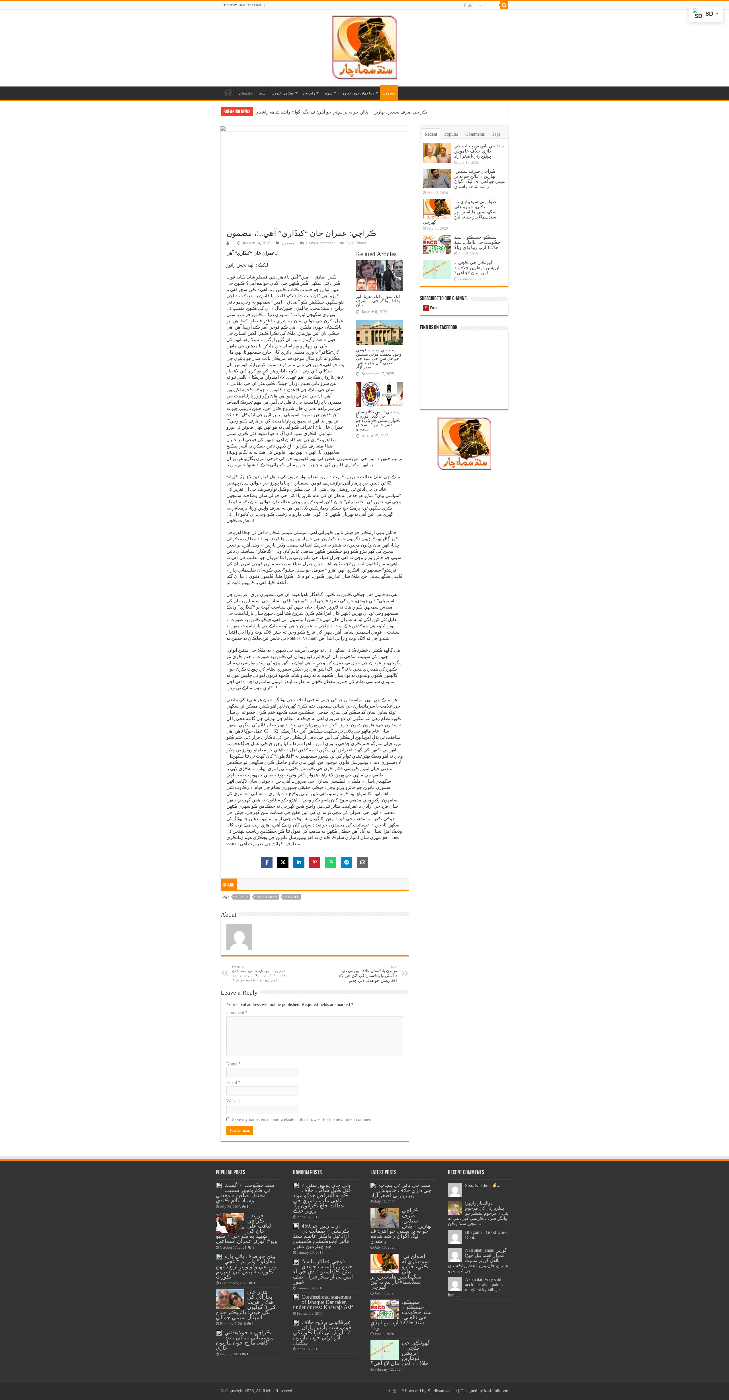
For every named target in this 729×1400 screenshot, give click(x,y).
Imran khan (266, 896)
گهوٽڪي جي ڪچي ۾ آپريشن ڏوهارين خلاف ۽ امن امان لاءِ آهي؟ (476, 267)
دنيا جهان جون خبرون (357, 93)
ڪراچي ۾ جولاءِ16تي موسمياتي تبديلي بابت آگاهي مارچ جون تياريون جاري (245, 1340)
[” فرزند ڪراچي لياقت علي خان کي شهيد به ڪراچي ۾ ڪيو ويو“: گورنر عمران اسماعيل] (230, 1222)
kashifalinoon (496, 1390)
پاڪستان (246, 93)
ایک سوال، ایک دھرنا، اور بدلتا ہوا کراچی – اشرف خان (378, 300)
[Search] (504, 5)
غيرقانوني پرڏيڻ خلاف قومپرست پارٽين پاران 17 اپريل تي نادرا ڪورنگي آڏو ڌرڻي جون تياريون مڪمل (322, 1332)
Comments (475, 134)
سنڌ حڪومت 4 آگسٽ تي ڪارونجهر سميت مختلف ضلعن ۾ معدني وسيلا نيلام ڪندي (245, 1192)
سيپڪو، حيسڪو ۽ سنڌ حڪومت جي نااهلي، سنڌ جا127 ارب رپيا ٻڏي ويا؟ (477, 242)
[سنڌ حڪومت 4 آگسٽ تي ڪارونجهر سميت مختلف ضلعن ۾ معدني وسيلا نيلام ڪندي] (219, 1185)
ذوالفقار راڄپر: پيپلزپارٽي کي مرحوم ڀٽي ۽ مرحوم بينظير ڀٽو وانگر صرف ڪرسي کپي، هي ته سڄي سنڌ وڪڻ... (478, 1213)
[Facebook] (464, 5)
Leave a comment (320, 243)
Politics (292, 896)
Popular (451, 134)
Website (233, 1100)
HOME (228, 92)
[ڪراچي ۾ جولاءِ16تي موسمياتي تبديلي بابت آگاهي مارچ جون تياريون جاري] (219, 1333)
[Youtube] (470, 5)
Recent (431, 134)
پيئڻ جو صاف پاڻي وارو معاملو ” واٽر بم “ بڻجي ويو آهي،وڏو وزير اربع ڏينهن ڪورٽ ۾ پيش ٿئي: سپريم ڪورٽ (246, 1266)
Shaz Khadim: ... (482, 1185)
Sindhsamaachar (442, 1390)
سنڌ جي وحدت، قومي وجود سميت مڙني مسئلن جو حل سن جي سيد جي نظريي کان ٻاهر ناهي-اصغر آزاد (379, 358)
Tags (496, 134)
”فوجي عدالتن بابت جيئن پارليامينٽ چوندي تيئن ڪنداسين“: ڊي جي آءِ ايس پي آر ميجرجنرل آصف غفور (323, 1271)
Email (233, 1082)
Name (233, 1063)
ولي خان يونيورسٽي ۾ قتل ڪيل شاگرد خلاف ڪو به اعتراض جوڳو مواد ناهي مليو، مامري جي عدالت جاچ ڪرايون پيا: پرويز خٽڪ (322, 1198)
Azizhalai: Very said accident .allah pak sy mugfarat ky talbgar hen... (475, 1287)
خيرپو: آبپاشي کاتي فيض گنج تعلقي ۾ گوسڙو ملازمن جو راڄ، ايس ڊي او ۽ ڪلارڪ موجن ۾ (260, 973)
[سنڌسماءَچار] (364, 46)
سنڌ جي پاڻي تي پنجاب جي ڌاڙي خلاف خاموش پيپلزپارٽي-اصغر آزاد (479, 150)
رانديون (309, 93)
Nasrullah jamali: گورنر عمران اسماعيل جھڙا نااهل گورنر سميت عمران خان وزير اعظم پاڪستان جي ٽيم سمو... (478, 1260)
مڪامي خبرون (283, 93)
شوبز (328, 93)
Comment (236, 1012)
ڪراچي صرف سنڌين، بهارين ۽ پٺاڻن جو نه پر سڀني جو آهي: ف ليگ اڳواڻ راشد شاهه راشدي (479, 179)
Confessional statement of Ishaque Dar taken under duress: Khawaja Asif (323, 1302)
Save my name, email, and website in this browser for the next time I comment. (303, 1119)
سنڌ (262, 93)
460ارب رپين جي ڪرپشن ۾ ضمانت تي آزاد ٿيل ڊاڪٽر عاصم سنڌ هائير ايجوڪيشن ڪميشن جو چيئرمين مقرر (321, 1236)
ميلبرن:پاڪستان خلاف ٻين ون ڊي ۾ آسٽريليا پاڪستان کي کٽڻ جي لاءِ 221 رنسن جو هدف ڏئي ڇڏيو (368, 974)
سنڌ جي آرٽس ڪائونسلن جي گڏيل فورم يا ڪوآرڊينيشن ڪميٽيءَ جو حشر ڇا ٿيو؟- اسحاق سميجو (378, 420)
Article (241, 896)
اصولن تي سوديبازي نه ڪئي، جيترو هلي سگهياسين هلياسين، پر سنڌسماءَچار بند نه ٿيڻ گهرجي (343, 112)
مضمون (389, 93)
